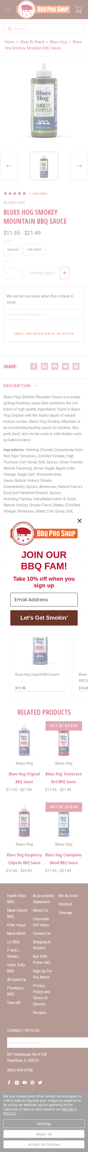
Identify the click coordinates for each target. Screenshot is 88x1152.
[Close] (79, 520)
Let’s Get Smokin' (44, 617)
